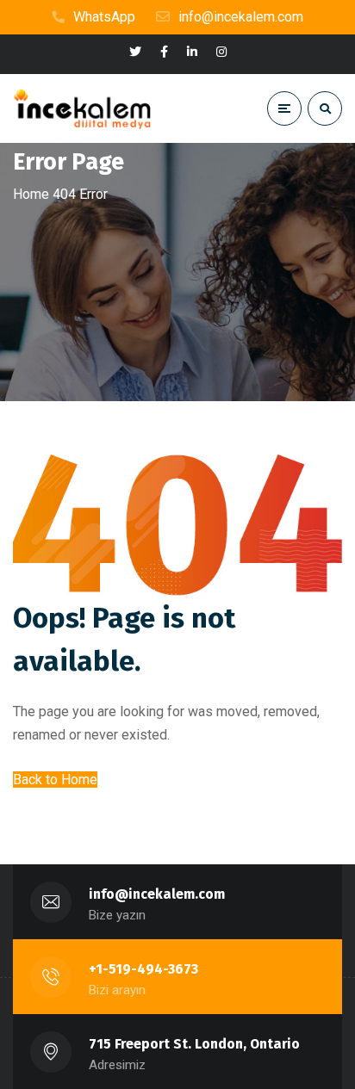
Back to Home (55, 779)
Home (31, 194)
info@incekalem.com (157, 894)
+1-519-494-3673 (143, 969)
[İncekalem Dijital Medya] (82, 108)
